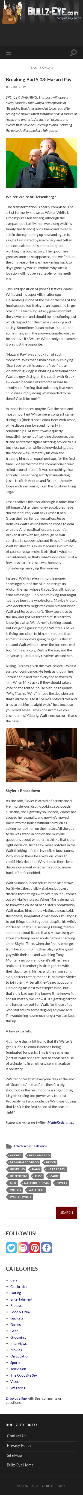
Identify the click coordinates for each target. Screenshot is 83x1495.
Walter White (21, 1197)
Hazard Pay (56, 1169)
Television (40, 1146)
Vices (14, 1381)
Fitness (16, 1305)
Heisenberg (18, 1176)
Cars (14, 1280)
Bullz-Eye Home (20, 1465)
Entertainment (23, 1146)
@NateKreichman (60, 1122)
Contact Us (17, 1435)
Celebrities (18, 1286)
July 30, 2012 (16, 87)
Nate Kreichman (36, 1183)
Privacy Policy (19, 1445)
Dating (15, 1293)
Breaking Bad (39, 1155)
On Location (19, 1356)
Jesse (38, 1176)
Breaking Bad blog (24, 1162)
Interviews (18, 1343)
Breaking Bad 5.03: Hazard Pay (38, 79)
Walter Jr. (36, 1190)
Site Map (14, 1455)
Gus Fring (17, 1169)
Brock (51, 1162)
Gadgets (17, 1318)
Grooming (18, 1337)
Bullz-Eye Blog (42, 1486)
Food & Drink (20, 1312)
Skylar (62, 1183)
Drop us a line (16, 1398)
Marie (54, 1176)
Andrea (16, 1155)
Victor (15, 1190)
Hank (36, 1169)
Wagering (18, 1388)
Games (15, 1324)
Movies (16, 1350)
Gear (14, 1331)
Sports (15, 1362)
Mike (13, 1183)
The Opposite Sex (24, 1375)
